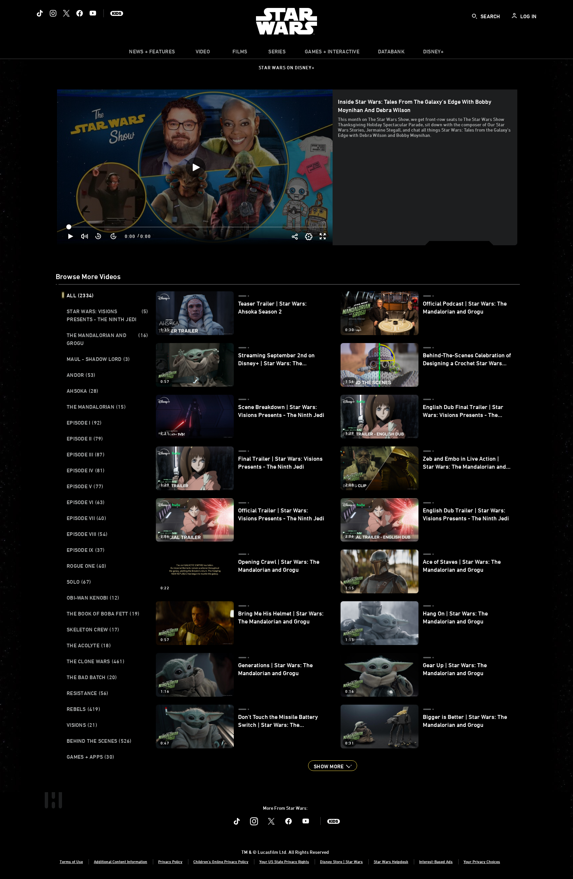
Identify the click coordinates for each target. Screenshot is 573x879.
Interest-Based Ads (436, 861)
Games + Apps (90, 757)
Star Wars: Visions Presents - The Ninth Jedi (107, 315)
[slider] (197, 227)
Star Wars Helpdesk (391, 861)
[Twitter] (66, 13)
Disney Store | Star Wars (341, 861)
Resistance (87, 693)
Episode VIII (87, 534)
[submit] (474, 16)
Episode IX (86, 550)
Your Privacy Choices (482, 861)
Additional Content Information (120, 861)
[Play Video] (196, 167)
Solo (79, 582)
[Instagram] (53, 13)
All (80, 295)
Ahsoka (82, 391)
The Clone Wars (95, 661)
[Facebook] (79, 13)
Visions (82, 725)
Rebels (83, 709)
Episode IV (86, 470)
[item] (152, 53)
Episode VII (86, 518)
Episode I (84, 423)
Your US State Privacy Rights (284, 861)
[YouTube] (93, 13)
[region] (195, 167)
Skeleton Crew (93, 629)
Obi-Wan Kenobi (93, 598)
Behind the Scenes (99, 741)
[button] (98, 236)
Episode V (85, 486)
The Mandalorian (96, 407)
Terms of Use (71, 861)
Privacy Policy (170, 861)
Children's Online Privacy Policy (220, 861)
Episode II (85, 438)
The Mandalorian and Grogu (107, 339)
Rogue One (86, 566)
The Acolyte (89, 645)
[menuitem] (202, 53)
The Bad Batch (92, 677)
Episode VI (86, 502)
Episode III (85, 454)
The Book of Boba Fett (103, 613)
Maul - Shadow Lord (98, 359)
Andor (81, 375)
